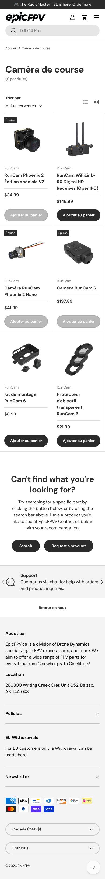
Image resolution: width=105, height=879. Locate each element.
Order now (81, 4)
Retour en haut (52, 607)
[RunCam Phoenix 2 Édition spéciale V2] (26, 139)
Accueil (11, 48)
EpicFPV (24, 866)
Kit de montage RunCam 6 (20, 397)
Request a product (69, 545)
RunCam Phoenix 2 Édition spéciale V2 (24, 178)
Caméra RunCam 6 (76, 288)
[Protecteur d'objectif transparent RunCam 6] (78, 358)
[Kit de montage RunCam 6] (26, 358)
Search (25, 545)
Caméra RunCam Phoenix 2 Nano (22, 291)
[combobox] (52, 30)
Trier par (13, 98)
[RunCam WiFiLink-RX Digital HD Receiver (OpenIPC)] (78, 139)
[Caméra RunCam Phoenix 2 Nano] (26, 252)
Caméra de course (36, 48)
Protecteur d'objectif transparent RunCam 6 (69, 404)
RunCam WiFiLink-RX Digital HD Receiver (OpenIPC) (77, 181)
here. (22, 755)
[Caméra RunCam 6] (78, 252)
